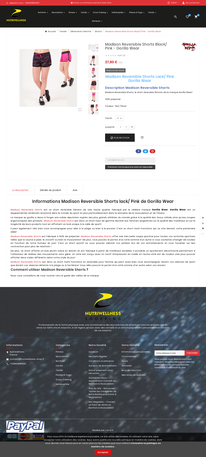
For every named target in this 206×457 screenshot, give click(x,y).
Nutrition (60, 361)
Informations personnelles (136, 351)
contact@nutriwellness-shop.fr (27, 359)
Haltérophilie (62, 384)
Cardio (59, 365)
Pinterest (152, 151)
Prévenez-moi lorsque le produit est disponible (130, 167)
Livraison (93, 351)
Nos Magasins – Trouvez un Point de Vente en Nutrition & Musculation (102, 404)
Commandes (129, 356)
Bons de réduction (132, 370)
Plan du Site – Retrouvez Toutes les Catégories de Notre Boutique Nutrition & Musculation (103, 393)
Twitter (145, 151)
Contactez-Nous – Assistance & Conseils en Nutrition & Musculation (102, 380)
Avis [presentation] (75, 190)
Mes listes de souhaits (134, 375)
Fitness (60, 351)
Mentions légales (98, 356)
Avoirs (125, 361)
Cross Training (64, 379)
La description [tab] (20, 190)
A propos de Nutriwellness (103, 365)
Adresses (127, 365)
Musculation (62, 356)
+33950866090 (18, 363)
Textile (59, 370)
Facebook (138, 151)
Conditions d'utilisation (101, 361)
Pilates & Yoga (63, 375)
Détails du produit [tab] (50, 190)
